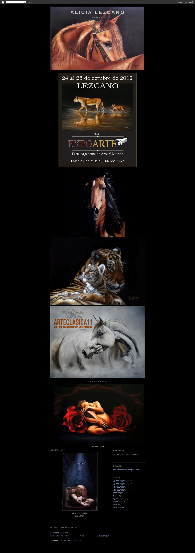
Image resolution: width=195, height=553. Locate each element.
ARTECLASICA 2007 (121, 481)
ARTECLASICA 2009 (121, 487)
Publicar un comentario (59, 532)
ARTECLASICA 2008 (121, 484)
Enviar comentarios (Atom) (71, 540)
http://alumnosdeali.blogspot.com (126, 470)
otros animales (119, 507)
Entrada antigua (103, 536)
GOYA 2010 (117, 502)
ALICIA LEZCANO (97, 12)
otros (115, 504)
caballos (116, 493)
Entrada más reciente (58, 536)
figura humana (118, 499)
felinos (115, 496)
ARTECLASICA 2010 (121, 490)
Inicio (82, 536)
